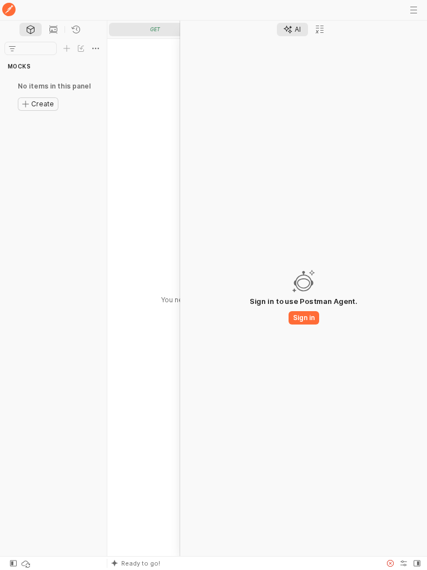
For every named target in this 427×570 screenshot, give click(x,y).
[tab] (30, 29)
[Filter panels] (12, 48)
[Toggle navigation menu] (413, 10)
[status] (26, 563)
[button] (243, 563)
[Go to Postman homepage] (9, 10)
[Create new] (66, 48)
